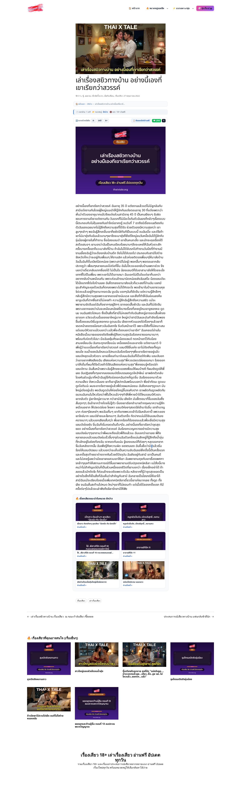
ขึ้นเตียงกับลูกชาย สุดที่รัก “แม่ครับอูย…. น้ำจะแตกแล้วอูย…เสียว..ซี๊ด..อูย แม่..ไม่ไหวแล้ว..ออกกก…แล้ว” (143, 674)
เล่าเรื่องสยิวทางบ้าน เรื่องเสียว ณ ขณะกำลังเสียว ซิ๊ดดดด (62, 616)
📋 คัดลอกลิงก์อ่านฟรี (141, 120)
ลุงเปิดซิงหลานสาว (36, 679)
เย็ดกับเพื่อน (109, 96)
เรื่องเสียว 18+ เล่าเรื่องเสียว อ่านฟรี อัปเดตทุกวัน (120, 757)
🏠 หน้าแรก (80, 104)
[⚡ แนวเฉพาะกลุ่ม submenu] (193, 8)
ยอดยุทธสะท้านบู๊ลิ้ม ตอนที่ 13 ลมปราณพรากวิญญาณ (95, 725)
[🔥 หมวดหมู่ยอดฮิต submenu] (167, 8)
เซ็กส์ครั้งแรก (97, 96)
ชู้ (83, 96)
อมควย (88, 96)
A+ (106, 120)
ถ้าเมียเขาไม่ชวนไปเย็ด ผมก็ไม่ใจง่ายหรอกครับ (45, 717)
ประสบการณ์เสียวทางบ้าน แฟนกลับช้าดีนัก (187, 616)
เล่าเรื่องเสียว (94, 600)
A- (93, 120)
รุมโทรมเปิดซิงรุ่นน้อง (181, 679)
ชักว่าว (78, 96)
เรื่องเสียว (119, 96)
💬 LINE (156, 120)
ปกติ (100, 120)
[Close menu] (211, 9)
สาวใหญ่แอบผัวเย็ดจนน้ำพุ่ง (89, 671)
